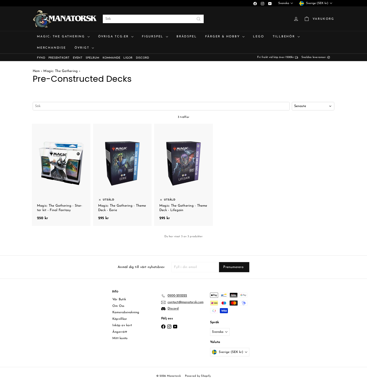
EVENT (77, 57)
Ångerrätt (119, 332)
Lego (258, 36)
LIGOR (128, 57)
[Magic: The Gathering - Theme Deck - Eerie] (122, 175)
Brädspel (186, 36)
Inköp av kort (122, 325)
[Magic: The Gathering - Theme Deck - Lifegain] (183, 175)
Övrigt (83, 47)
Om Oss (118, 306)
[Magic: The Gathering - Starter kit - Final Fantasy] (61, 175)
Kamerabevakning (125, 312)
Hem (37, 71)
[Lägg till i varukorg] (88, 126)
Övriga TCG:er (114, 36)
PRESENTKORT (59, 57)
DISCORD (142, 57)
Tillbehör (284, 36)
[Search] (198, 19)
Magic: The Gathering (61, 36)
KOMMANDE (111, 57)
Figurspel (153, 36)
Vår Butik (119, 299)
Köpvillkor (119, 319)
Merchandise (51, 47)
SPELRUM (92, 57)
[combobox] (153, 19)
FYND (41, 57)
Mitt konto (119, 338)
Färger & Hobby (223, 36)
